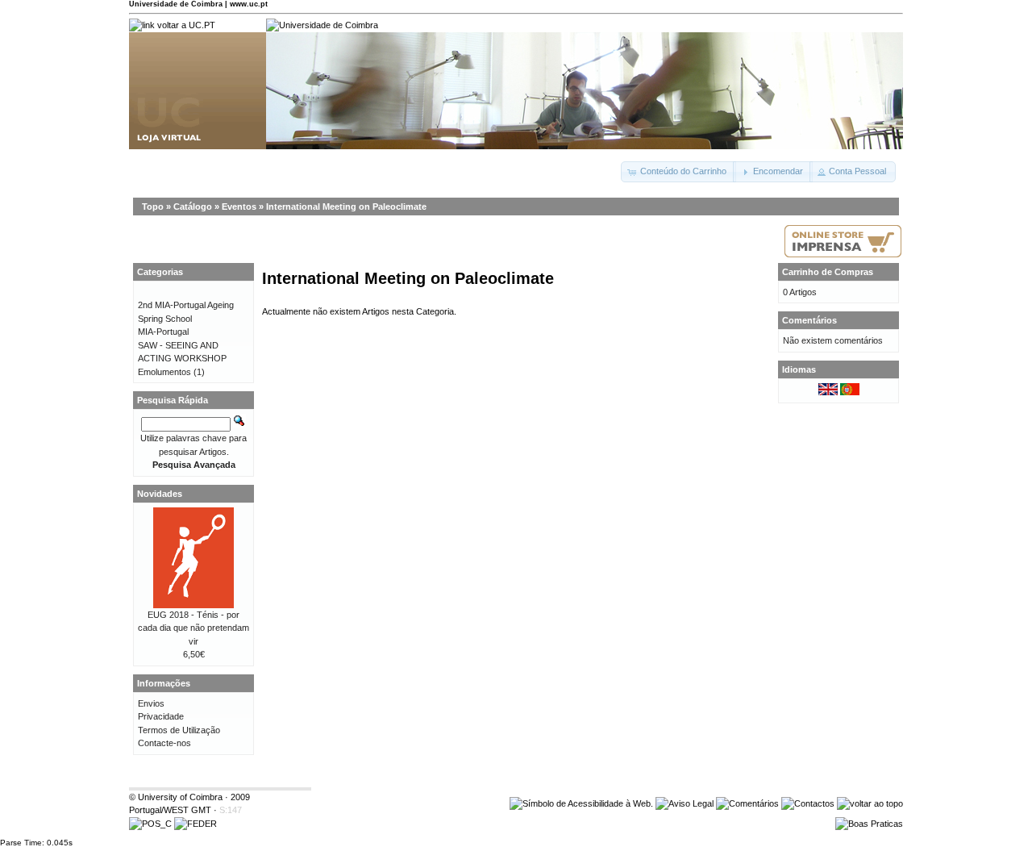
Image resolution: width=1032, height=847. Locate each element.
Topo (153, 206)
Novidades (159, 494)
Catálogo (192, 206)
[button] (678, 171)
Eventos (239, 206)
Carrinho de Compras (827, 272)
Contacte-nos (164, 743)
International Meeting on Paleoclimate (346, 206)
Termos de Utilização (179, 730)
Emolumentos (164, 372)
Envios (151, 703)
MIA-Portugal (163, 331)
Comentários (809, 320)
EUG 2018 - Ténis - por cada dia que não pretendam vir (193, 628)
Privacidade (161, 716)
